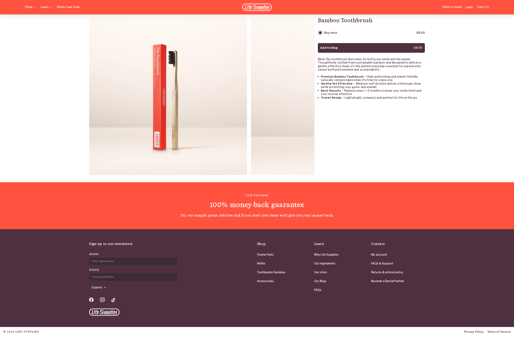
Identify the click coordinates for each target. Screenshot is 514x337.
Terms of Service (499, 332)
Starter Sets (265, 254)
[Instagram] (102, 300)
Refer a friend (452, 7)
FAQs (317, 290)
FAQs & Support (382, 263)
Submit (97, 287)
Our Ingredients (324, 263)
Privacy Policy (474, 332)
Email (94, 269)
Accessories (265, 281)
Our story (320, 272)
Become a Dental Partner (387, 281)
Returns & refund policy (387, 272)
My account (379, 254)
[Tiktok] (113, 300)
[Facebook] (91, 300)
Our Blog (320, 281)
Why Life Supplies (326, 254)
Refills (261, 263)
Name (94, 254)
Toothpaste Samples (271, 272)
